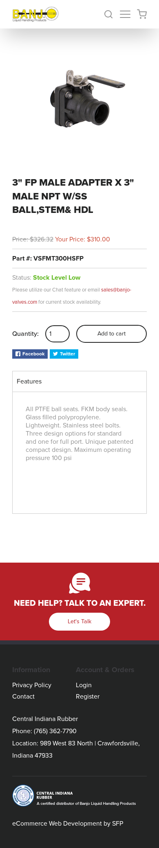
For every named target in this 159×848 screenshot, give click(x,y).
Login (84, 685)
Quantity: (25, 334)
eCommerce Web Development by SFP (67, 824)
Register (87, 696)
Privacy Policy (31, 685)
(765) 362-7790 (55, 731)
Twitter (67, 354)
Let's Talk (79, 621)
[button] (112, 14)
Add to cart (111, 333)
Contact (23, 696)
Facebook (33, 354)
